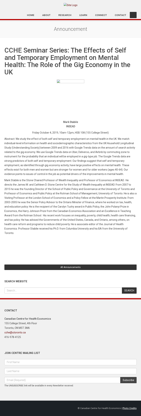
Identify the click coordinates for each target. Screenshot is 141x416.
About (46, 15)
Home (30, 15)
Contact (120, 15)
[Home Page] (70, 4)
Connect (101, 15)
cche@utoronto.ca (15, 332)
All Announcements (70, 267)
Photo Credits (129, 408)
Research (64, 15)
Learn (83, 15)
